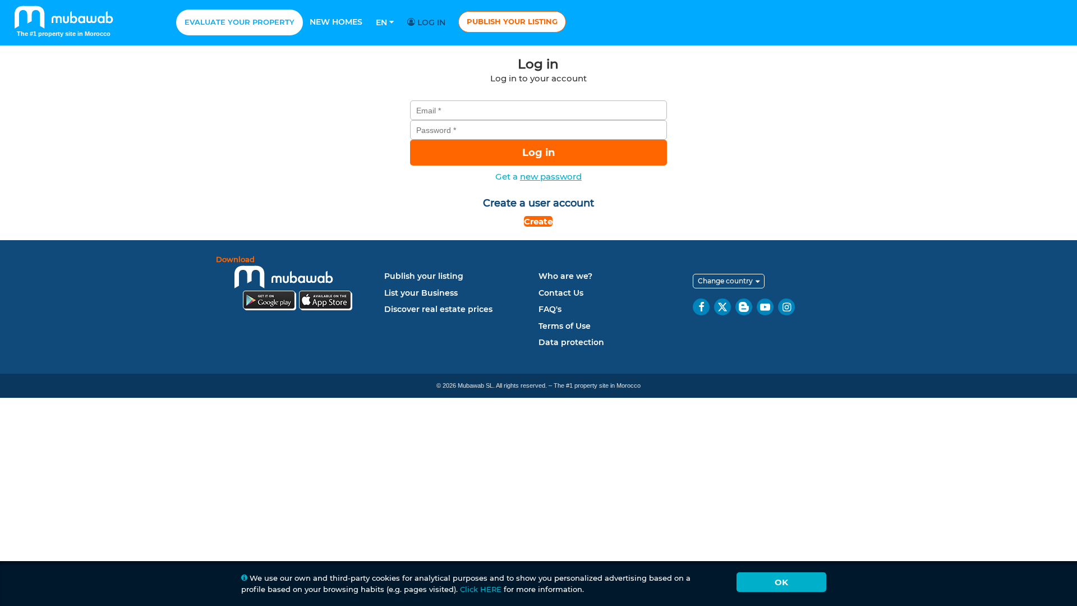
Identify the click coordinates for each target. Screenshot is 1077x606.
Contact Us (560, 293)
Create (538, 221)
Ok (781, 582)
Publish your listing (512, 21)
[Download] (297, 285)
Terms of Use (564, 326)
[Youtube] (765, 307)
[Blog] (743, 307)
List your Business (421, 293)
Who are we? (565, 276)
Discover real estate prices (438, 309)
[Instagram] (786, 307)
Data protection (571, 342)
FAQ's (549, 309)
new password (551, 176)
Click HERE (480, 589)
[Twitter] (722, 307)
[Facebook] (701, 307)
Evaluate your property (239, 21)
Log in (430, 22)
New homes (336, 22)
